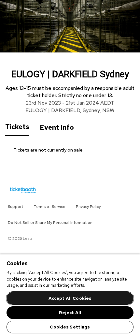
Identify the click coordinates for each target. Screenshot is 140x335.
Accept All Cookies (70, 298)
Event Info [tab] (57, 127)
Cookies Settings (70, 327)
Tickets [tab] (17, 127)
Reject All (70, 312)
